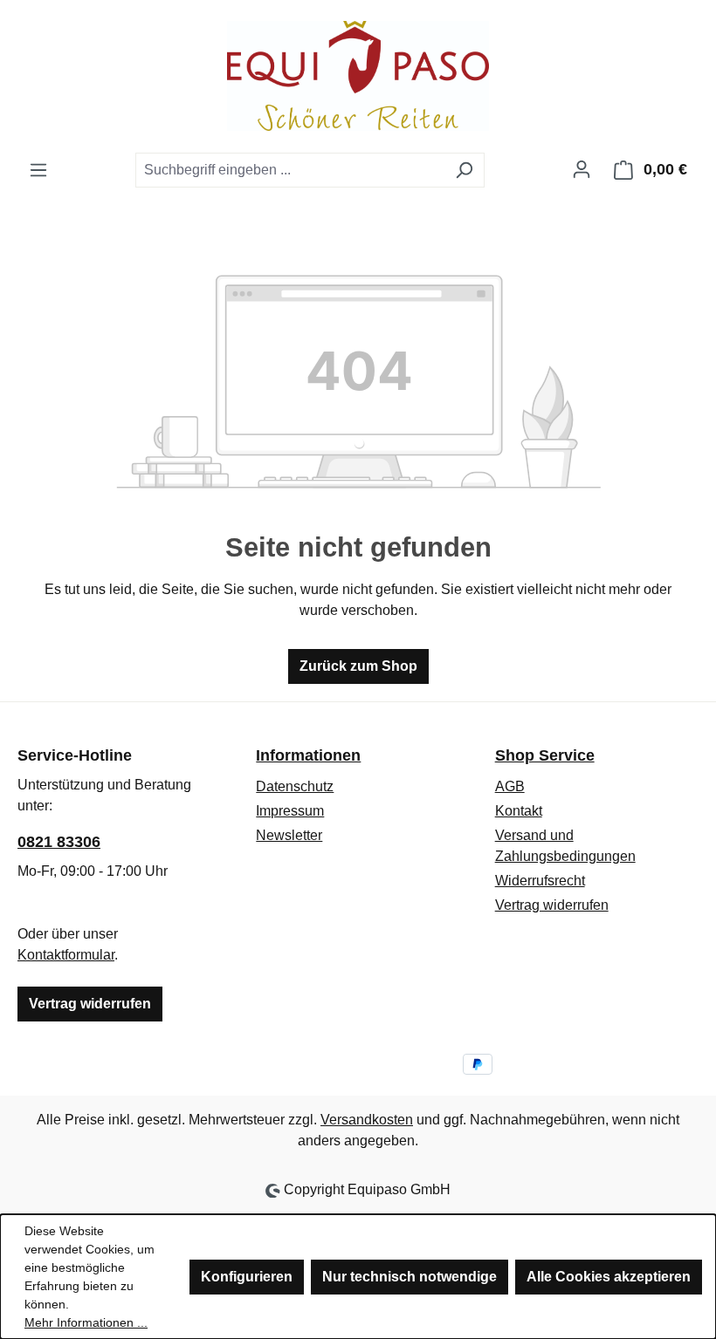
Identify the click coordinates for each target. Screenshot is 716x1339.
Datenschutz (295, 786)
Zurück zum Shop (358, 666)
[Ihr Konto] (581, 169)
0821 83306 (58, 842)
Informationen (308, 755)
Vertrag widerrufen (90, 1003)
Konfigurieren (247, 1276)
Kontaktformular (65, 954)
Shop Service (545, 755)
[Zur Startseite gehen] (358, 76)
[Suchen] (464, 170)
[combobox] (289, 170)
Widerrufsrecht (540, 880)
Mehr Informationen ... (86, 1322)
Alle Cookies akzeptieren (609, 1276)
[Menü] (38, 170)
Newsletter (289, 835)
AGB (510, 786)
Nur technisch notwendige (409, 1276)
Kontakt (518, 810)
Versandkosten (366, 1119)
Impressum (290, 810)
